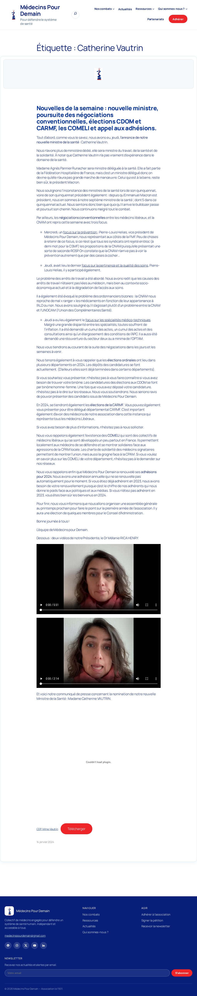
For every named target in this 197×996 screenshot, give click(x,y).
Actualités (89, 926)
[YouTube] (34, 945)
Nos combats (91, 914)
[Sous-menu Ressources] (153, 9)
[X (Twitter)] (25, 945)
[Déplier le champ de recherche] (75, 15)
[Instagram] (16, 945)
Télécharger (76, 828)
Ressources (90, 920)
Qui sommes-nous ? (95, 932)
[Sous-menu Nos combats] (113, 9)
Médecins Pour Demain (40, 10)
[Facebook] (8, 945)
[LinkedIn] (43, 945)
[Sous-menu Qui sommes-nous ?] (186, 9)
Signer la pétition (152, 920)
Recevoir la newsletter (155, 926)
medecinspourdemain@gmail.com (25, 935)
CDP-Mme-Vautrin (47, 829)
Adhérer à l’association (156, 914)
